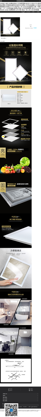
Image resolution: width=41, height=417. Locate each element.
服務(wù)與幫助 (5, 397)
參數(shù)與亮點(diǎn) (23, 12)
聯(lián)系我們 (25, 406)
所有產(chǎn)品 (5, 393)
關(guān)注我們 (5, 400)
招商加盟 (32, 390)
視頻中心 (11, 390)
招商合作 (4, 395)
